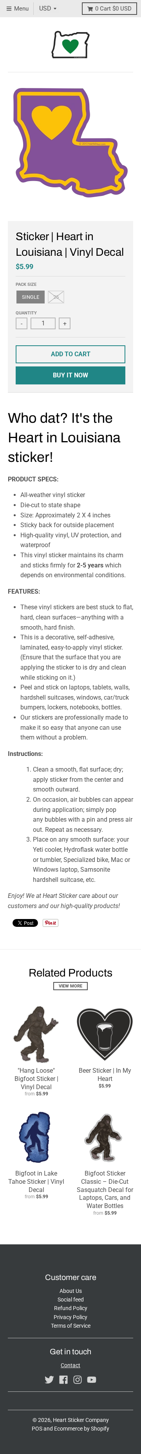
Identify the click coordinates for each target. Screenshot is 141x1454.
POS (37, 1428)
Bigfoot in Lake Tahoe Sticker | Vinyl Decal (36, 1182)
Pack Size (26, 284)
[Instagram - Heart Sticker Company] (77, 1379)
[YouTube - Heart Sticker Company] (91, 1379)
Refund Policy (70, 1308)
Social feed (71, 1299)
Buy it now (70, 375)
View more (70, 986)
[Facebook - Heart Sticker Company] (63, 1379)
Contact (70, 1365)
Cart (113, 8)
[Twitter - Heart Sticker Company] (49, 1379)
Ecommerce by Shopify (81, 1428)
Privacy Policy (70, 1317)
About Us (71, 1291)
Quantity (26, 313)
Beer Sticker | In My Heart (105, 1074)
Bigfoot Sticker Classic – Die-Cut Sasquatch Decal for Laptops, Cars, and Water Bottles (105, 1190)
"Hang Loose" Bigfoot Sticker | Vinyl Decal (36, 1079)
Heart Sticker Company (81, 1420)
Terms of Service (70, 1326)
